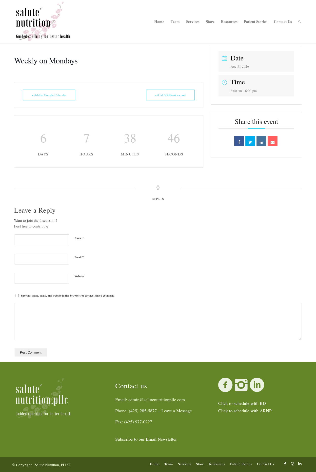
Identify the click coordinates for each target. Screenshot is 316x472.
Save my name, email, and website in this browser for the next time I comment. (68, 296)
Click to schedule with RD (242, 403)
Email (79, 257)
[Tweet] (250, 141)
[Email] (272, 141)
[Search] (299, 21)
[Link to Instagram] (292, 463)
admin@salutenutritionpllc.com (156, 399)
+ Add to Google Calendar (49, 95)
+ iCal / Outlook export (170, 95)
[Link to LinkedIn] (300, 463)
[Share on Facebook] (239, 141)
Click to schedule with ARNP (245, 411)
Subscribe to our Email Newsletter (146, 439)
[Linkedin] (261, 141)
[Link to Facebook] (285, 463)
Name (79, 238)
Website (79, 276)
